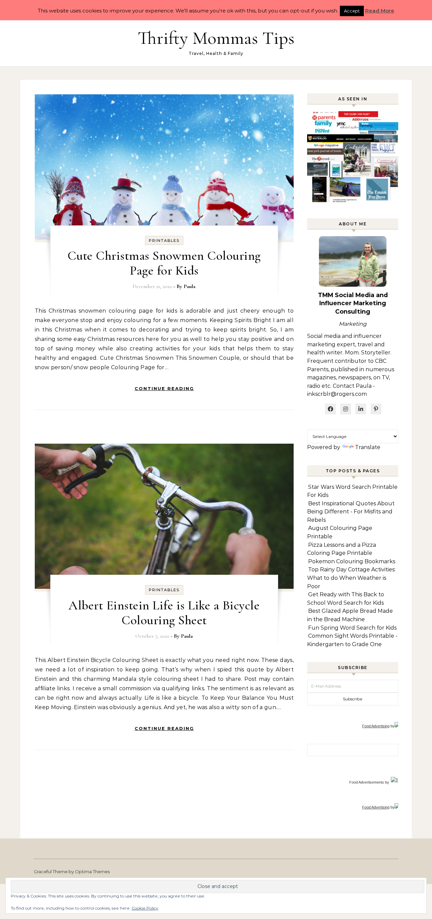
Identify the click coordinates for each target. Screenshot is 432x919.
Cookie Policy (145, 908)
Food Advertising (375, 726)
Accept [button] (352, 10)
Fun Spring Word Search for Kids (352, 628)
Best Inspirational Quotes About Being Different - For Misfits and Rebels (351, 511)
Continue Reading (164, 388)
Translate (367, 447)
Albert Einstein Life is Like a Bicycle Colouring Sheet (164, 613)
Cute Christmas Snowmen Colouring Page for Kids (164, 263)
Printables (164, 240)
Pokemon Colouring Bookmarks (351, 561)
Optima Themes (92, 871)
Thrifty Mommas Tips (216, 38)
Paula (189, 286)
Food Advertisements (366, 782)
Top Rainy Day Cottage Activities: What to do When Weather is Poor (351, 577)
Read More (379, 10)
